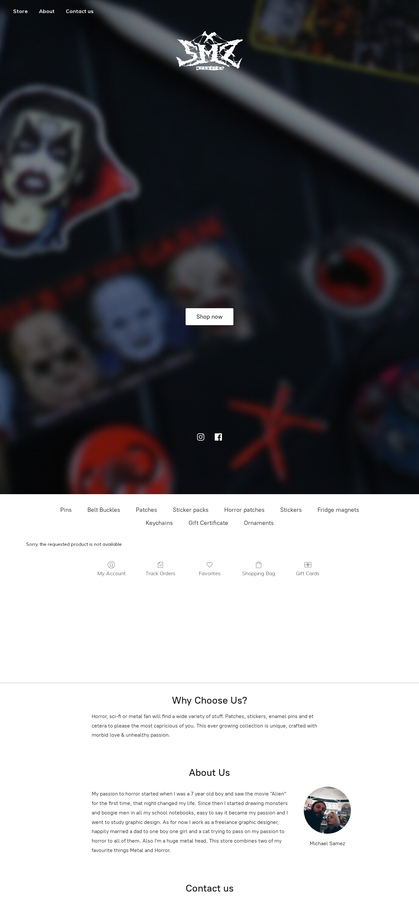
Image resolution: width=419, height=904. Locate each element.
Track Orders (160, 573)
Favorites (210, 573)
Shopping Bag (258, 573)
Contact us (80, 11)
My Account (111, 573)
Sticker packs (191, 509)
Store (20, 11)
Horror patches (244, 509)
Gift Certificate (208, 523)
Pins (66, 509)
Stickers (291, 509)
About (47, 11)
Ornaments (259, 523)
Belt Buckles (103, 509)
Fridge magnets (338, 509)
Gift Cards (307, 573)
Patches (146, 509)
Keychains (159, 523)
